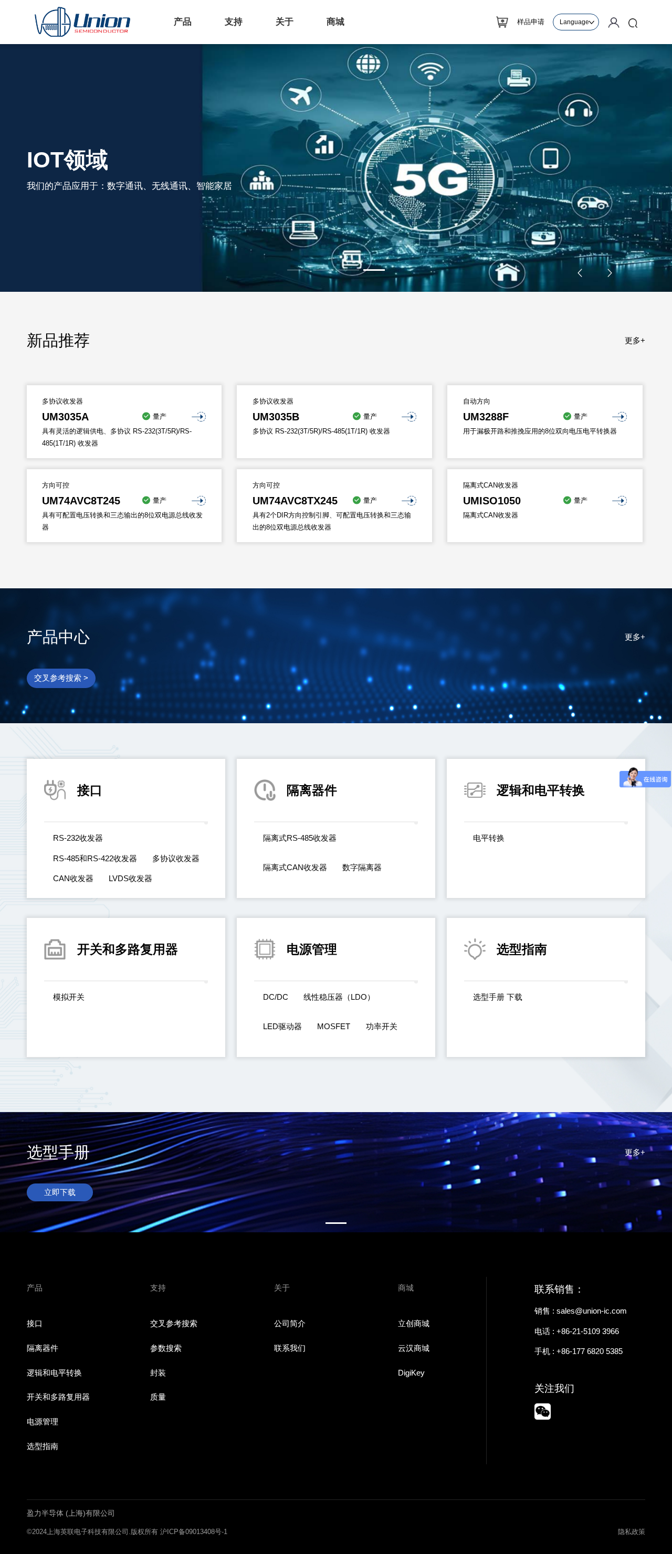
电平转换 (489, 837)
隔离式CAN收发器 (295, 867)
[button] (297, 270)
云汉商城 (413, 1348)
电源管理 (42, 1421)
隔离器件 (42, 1348)
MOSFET (333, 1026)
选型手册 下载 (497, 996)
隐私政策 (631, 1532)
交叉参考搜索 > (61, 677)
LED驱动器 (282, 1026)
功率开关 (381, 1026)
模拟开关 (69, 996)
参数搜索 (166, 1348)
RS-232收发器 (78, 837)
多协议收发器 (176, 858)
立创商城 (413, 1323)
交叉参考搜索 (173, 1323)
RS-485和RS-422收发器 (95, 858)
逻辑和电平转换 (54, 1372)
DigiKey (411, 1372)
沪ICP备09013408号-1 (193, 1532)
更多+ (635, 340)
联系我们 (290, 1348)
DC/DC (275, 996)
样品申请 (530, 22)
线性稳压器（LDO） (339, 996)
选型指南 (42, 1446)
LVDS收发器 (130, 878)
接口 (35, 1323)
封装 (158, 1372)
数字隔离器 (362, 867)
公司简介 (290, 1323)
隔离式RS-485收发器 (300, 837)
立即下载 (60, 1192)
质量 (158, 1396)
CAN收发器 (73, 878)
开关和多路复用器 (58, 1396)
